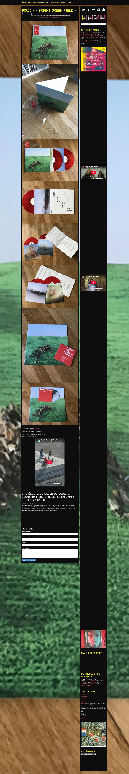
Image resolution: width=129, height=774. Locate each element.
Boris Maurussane (38, 2)
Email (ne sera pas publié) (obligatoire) (31, 537)
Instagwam (84, 701)
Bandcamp (83, 694)
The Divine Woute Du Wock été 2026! (90, 32)
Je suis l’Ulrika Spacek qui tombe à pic (90, 41)
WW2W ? (71, 2)
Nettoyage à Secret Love (87, 34)
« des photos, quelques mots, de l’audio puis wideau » (50, 17)
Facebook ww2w (85, 698)
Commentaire (25, 548)
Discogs (38, 428)
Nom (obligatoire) (26, 531)
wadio (82, 703)
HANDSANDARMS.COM (89, 683)
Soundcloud (84, 696)
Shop (47, 2)
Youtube (83, 718)
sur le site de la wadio (86, 704)
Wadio (29, 2)
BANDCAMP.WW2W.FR (86, 685)
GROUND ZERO (93, 682)
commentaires (34, 14)
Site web (24, 542)
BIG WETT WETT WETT (86, 40)
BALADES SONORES (92, 680)
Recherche (102, 23)
